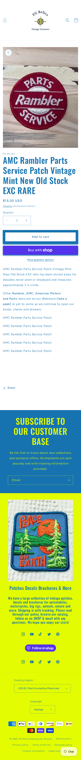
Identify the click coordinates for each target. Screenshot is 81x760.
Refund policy (63, 738)
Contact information (33, 751)
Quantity (8, 212)
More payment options (40, 259)
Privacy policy (21, 745)
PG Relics (24, 739)
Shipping (7, 206)
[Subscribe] (68, 480)
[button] (5, 20)
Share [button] (11, 387)
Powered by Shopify (41, 739)
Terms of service (41, 745)
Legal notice (55, 751)
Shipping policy (63, 745)
